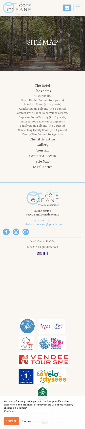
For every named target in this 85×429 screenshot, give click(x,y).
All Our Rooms (43, 96)
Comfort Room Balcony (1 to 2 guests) (42, 108)
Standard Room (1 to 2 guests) (42, 104)
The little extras (42, 139)
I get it (11, 421)
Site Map (43, 162)
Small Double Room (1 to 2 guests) (42, 100)
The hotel (42, 86)
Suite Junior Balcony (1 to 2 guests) (42, 121)
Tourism (42, 150)
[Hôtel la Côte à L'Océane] (22, 8)
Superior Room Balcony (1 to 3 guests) (42, 117)
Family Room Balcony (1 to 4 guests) (42, 125)
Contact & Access (42, 156)
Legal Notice (42, 167)
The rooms (42, 91)
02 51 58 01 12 (42, 220)
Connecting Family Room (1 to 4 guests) (42, 130)
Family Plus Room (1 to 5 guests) (42, 134)
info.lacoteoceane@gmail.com (43, 224)
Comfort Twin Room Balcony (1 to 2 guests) (43, 113)
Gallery (42, 145)
